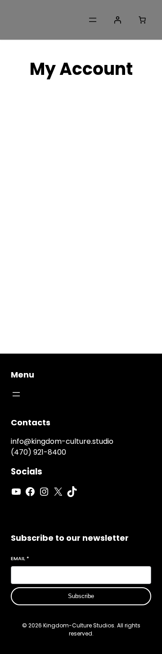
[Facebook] (30, 491)
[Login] (117, 20)
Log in (29, 272)
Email (20, 558)
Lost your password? (50, 296)
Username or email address (81, 175)
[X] (58, 491)
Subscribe (81, 596)
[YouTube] (16, 491)
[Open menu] (92, 19)
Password (50, 222)
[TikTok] (72, 491)
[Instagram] (44, 491)
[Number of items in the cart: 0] (142, 20)
